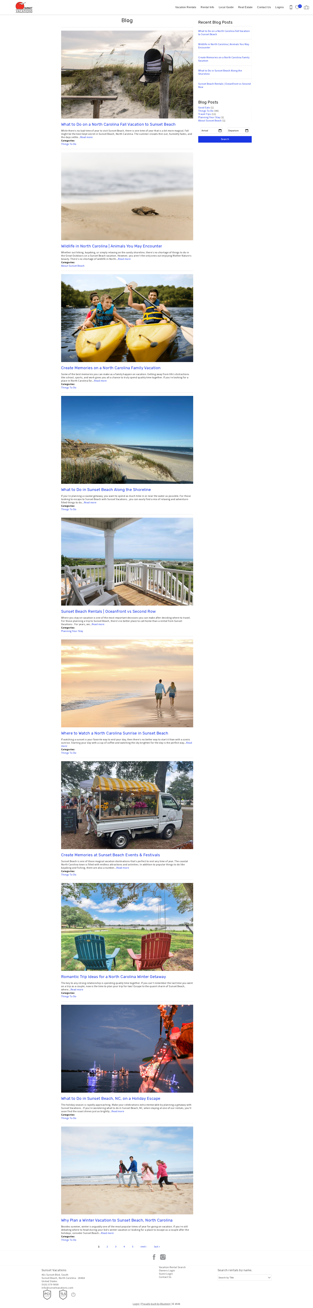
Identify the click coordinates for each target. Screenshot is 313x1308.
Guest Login (166, 1273)
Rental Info (207, 7)
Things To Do (68, 144)
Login (136, 1304)
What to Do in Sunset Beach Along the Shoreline (106, 490)
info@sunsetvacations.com (57, 1287)
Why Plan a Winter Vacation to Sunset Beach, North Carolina (117, 1220)
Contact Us (264, 7)
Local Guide (226, 7)
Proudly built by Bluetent (155, 1304)
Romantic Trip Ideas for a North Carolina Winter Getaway (113, 977)
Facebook (154, 1257)
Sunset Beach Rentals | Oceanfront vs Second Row (108, 612)
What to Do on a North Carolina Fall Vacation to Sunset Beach (118, 124)
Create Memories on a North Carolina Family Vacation (110, 368)
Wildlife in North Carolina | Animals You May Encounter (111, 246)
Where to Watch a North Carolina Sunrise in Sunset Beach (114, 733)
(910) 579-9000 (50, 1284)
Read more (86, 137)
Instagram (163, 1257)
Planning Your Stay (72, 631)
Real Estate (245, 7)
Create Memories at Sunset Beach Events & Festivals (110, 855)
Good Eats (204, 107)
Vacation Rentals (185, 7)
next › (144, 1246)
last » (157, 1246)
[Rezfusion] (73, 1294)
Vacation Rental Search (172, 1267)
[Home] (25, 7)
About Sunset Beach (73, 265)
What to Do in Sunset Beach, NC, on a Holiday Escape (110, 1099)
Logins (279, 7)
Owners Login (167, 1270)
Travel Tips (205, 114)
